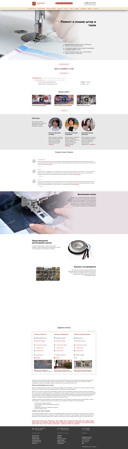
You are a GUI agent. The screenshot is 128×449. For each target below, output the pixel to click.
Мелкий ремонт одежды (47, 422)
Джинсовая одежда (75, 423)
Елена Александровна (48, 164)
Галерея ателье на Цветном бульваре (82, 370)
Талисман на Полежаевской (61, 334)
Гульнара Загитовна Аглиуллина (71, 133)
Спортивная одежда (44, 421)
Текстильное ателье (70, 422)
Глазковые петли (77, 422)
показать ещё (64, 110)
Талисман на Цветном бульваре (82, 334)
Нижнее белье (75, 420)
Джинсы (83, 420)
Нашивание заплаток (79, 421)
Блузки (57, 420)
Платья (45, 420)
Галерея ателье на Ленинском (41, 370)
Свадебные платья (51, 420)
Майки (38, 423)
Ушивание (59, 435)
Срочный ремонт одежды (37, 422)
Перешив (59, 437)
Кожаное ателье (35, 438)
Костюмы (34, 421)
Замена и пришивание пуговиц (61, 421)
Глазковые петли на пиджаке (65, 423)
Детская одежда (52, 421)
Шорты (41, 423)
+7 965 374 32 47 (79, 347)
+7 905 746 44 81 (59, 347)
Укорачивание (60, 443)
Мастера (90, 8)
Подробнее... (51, 144)
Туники (45, 423)
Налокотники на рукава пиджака (53, 423)
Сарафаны (61, 420)
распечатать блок (92, 330)
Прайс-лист (34, 443)
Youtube (57, 357)
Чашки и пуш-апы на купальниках (88, 422)
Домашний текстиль (56, 422)
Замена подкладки (61, 441)
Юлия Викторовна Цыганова (87, 133)
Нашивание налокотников (89, 421)
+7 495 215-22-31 (89, 3)
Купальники (69, 420)
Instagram (38, 357)
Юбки (65, 420)
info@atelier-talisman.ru (61, 354)
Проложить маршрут (40, 340)
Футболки (34, 423)
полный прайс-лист (64, 73)
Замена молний (60, 440)
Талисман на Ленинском (40, 334)
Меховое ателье (35, 437)
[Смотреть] (41, 99)
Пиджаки (92, 420)
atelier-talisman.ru (40, 354)
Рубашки (87, 420)
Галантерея (63, 422)
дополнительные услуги (64, 64)
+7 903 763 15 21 (39, 347)
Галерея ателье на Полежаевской (61, 370)
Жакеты (37, 421)
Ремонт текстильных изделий (37, 420)
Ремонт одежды (35, 435)
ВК (76, 357)
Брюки (80, 420)
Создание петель (71, 421)
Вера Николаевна (75, 184)
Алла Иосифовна (77, 174)
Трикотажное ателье (36, 441)
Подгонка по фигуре (61, 438)
